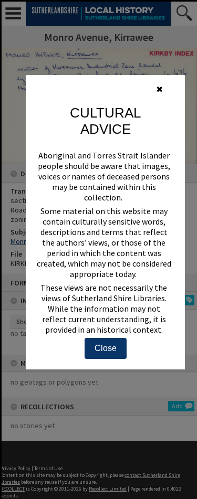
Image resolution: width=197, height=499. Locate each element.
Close (106, 348)
